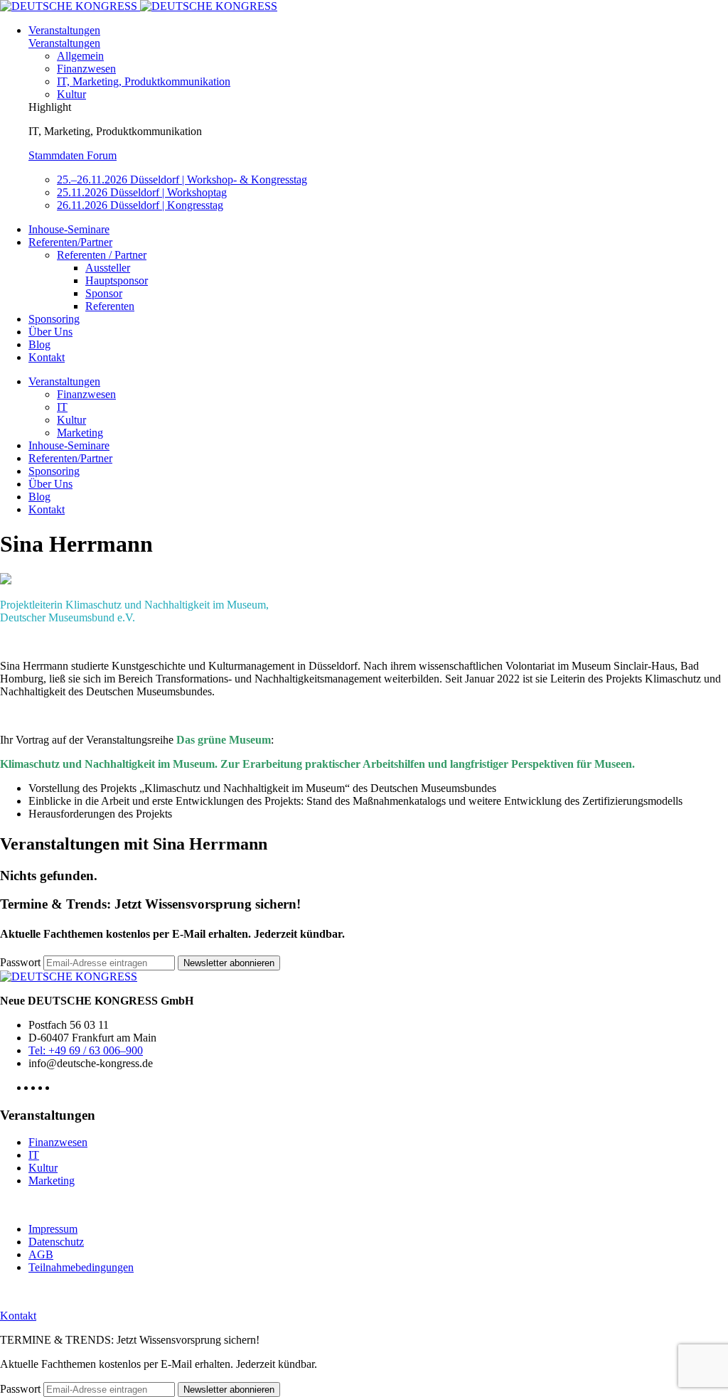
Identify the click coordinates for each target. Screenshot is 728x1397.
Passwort (20, 962)
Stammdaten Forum (72, 155)
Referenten (109, 306)
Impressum (52, 1229)
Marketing (80, 433)
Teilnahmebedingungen (81, 1267)
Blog (39, 344)
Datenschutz (56, 1242)
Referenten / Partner (101, 255)
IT (62, 407)
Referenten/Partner (70, 242)
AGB (40, 1254)
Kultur (71, 94)
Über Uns (50, 332)
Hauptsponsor (116, 280)
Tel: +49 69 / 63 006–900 (85, 1050)
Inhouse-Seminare (68, 229)
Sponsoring (54, 319)
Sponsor (103, 293)
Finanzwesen (86, 69)
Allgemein (80, 56)
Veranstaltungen (64, 30)
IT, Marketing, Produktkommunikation (143, 81)
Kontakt (46, 357)
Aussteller (107, 268)
